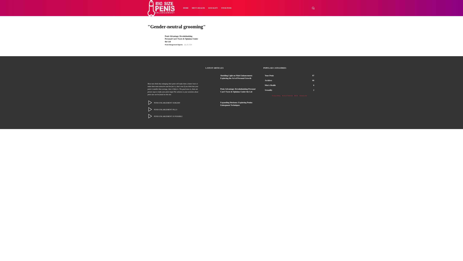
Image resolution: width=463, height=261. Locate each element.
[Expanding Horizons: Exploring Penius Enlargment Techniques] (211, 105)
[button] (313, 8)
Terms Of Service (287, 96)
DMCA (296, 96)
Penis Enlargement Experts (174, 45)
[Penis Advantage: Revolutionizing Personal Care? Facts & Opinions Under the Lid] (155, 40)
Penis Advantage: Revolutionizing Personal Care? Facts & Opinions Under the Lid (181, 39)
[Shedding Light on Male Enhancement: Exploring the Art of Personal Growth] (211, 78)
